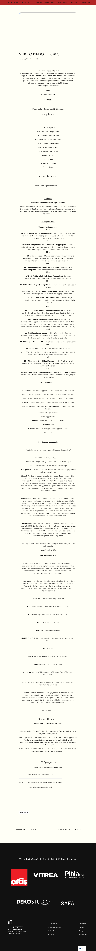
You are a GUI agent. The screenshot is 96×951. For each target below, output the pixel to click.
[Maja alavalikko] (76, 2)
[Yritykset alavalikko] (86, 2)
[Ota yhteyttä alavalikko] (71, 2)
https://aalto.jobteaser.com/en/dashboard (40, 787)
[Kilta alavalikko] (41, 2)
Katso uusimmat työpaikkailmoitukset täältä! (40, 774)
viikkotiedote (24, 812)
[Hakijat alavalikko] (58, 2)
